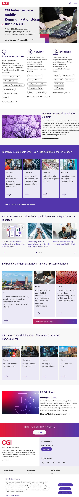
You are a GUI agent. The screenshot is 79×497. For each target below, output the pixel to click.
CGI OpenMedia (59, 84)
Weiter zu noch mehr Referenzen (20, 204)
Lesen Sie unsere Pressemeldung (19, 40)
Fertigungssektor (8, 89)
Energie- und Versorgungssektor (13, 85)
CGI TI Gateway (59, 88)
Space (5, 97)
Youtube (64, 462)
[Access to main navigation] (75, 3)
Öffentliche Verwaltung (10, 93)
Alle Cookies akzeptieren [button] (65, 485)
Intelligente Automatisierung (37, 84)
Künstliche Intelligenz (35, 88)
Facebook (59, 462)
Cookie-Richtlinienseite (13, 495)
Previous (2, 25)
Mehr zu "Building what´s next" (53, 414)
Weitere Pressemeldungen (44, 322)
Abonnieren (46, 449)
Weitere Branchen (8, 102)
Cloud (30, 92)
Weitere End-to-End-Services (37, 97)
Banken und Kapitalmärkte (11, 77)
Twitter (54, 462)
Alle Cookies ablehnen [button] (65, 492)
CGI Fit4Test (70, 80)
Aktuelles (30, 474)
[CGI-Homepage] (5, 3)
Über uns (6, 474)
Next (77, 25)
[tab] (37, 253)
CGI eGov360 (58, 80)
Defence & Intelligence (10, 81)
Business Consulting (35, 76)
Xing (43, 462)
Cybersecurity (41, 92)
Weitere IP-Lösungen (60, 93)
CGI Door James (68, 76)
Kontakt (40, 432)
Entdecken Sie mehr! (50, 138)
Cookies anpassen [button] (65, 489)
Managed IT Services (35, 80)
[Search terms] (70, 3)
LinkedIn (48, 462)
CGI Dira (56, 76)
